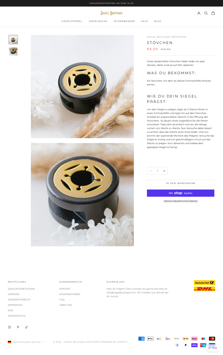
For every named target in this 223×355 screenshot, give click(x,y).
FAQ (61, 299)
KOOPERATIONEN (69, 294)
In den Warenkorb (180, 183)
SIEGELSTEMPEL (71, 21)
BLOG (158, 21)
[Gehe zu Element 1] (13, 39)
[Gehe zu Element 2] (13, 51)
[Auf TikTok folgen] (26, 327)
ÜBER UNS (65, 304)
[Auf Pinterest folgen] (18, 327)
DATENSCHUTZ (16, 315)
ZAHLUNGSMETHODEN (21, 288)
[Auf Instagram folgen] (9, 327)
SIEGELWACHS (98, 21)
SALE (144, 21)
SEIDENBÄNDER (124, 21)
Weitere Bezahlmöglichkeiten (181, 200)
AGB (10, 310)
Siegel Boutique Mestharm (166, 37)
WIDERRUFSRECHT (19, 299)
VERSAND (13, 294)
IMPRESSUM (15, 304)
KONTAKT (65, 288)
